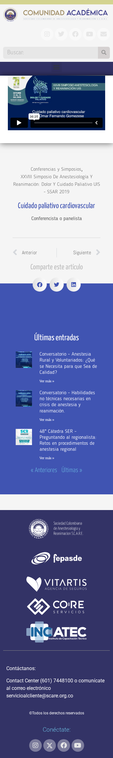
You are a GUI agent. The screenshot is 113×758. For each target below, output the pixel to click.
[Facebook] (63, 745)
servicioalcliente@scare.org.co (39, 696)
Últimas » (72, 470)
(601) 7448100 (56, 681)
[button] (56, 67)
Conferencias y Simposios (56, 169)
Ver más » (47, 381)
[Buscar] (104, 53)
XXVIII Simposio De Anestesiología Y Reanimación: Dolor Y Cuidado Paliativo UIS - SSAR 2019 (56, 185)
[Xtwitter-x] (49, 745)
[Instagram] (35, 745)
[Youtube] (78, 745)
